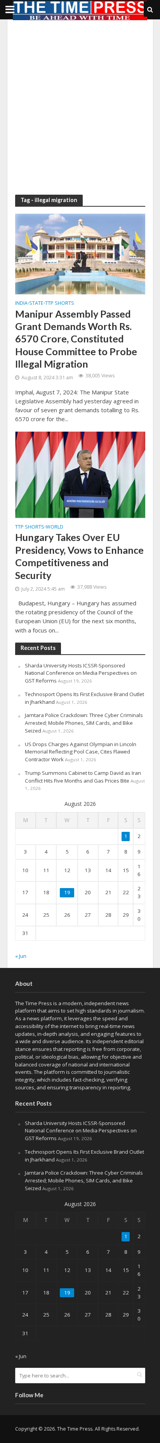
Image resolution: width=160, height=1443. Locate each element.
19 (67, 892)
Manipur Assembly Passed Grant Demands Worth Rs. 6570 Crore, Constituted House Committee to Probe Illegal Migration (76, 339)
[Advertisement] (80, 107)
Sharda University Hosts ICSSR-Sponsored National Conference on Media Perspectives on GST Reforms (81, 673)
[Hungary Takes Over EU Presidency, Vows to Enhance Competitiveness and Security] (80, 474)
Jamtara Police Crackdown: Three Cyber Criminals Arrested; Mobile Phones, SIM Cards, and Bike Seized (84, 723)
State (36, 303)
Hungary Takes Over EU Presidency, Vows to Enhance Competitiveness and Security (79, 556)
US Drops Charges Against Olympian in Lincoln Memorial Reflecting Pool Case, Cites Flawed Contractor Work (80, 752)
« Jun (20, 955)
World (54, 527)
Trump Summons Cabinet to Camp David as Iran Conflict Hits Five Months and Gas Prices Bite (83, 776)
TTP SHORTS (59, 303)
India (21, 303)
